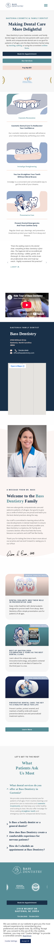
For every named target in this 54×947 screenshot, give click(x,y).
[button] (46, 5)
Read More (27, 936)
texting (12, 45)
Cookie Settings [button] (11, 941)
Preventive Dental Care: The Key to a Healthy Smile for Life (26, 704)
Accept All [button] (25, 941)
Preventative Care (27, 215)
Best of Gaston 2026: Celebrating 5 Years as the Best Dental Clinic (26, 652)
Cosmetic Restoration (27, 118)
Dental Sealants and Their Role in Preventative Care (26, 601)
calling (19, 45)
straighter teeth (28, 811)
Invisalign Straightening (27, 166)
